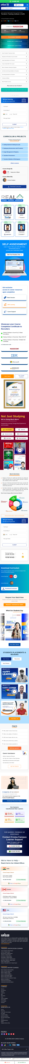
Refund (2, 1021)
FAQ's (2, 997)
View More (13, 718)
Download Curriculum (15, 186)
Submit (14, 124)
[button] (11, 95)
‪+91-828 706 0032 (9, 554)
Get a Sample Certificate (21, 376)
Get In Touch (7, 376)
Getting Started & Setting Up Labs (11, 144)
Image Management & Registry (11, 152)
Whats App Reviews (22, 438)
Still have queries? (14, 748)
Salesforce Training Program (6, 954)
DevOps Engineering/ (8, 12)
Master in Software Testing (5, 972)
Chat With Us (22, 1062)
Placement (3, 1010)
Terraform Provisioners (9, 155)
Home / (2, 12)
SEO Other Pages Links (8, 1049)
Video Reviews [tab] (6, 658)
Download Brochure (4, 1020)
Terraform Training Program (17, 12)
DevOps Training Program (5, 952)
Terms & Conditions (4, 998)
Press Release (3, 1001)
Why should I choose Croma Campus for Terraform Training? (11, 730)
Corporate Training (4, 1014)
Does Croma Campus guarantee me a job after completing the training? (11, 744)
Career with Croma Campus (6, 1012)
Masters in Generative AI (5, 979)
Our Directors (3, 990)
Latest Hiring (8, 438)
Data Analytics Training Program (6, 957)
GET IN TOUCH (14, 766)
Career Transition (8, 429)
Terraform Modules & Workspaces (11, 159)
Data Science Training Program (6, 956)
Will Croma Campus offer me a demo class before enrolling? (11, 737)
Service (2, 1009)
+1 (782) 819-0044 (7, 900)
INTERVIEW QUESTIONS (14, 45)
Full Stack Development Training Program (8, 958)
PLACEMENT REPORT (14, 37)
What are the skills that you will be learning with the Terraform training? (11, 740)
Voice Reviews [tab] (6, 663)
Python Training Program (5, 961)
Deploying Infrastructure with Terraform (13, 148)
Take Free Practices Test (13, 254)
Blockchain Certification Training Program (8, 960)
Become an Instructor (4, 1016)
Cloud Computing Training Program (7, 950)
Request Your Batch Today (14, 604)
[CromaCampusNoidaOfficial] (2, 1034)
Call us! (8, 1062)
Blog (2, 994)
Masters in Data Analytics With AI (6, 975)
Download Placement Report (14, 800)
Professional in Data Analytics (6, 980)
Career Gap (23, 429)
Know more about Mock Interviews (14, 515)
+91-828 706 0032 (9, 557)
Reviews (2, 991)
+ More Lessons (14, 163)
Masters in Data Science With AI (6, 976)
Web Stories (3, 995)
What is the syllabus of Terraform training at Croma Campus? (11, 734)
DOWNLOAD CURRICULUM (14, 41)
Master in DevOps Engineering (6, 971)
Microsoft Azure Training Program (7, 953)
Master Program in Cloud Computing (7, 969)
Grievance (3, 1002)
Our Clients (3, 1013)
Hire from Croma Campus (5, 1017)
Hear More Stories (14, 644)
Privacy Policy (11, 128)
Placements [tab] (17, 658)
